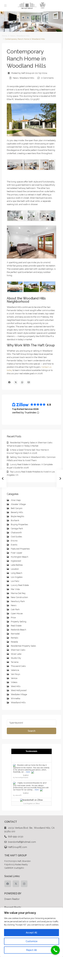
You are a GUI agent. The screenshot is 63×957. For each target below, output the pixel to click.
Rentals (14, 638)
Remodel (15, 633)
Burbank (15, 520)
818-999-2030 (15, 836)
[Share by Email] (28, 382)
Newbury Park (18, 601)
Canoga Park (17, 528)
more (28, 772)
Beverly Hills (17, 512)
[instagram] (24, 883)
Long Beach (16, 573)
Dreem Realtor (12, 899)
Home (4, 36)
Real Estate (16, 625)
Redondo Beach (18, 629)
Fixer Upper (16, 553)
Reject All (31, 950)
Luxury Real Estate (20, 585)
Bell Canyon (16, 508)
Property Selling (18, 621)
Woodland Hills (22, 36)
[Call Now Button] (55, 950)
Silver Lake (16, 654)
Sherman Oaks (18, 650)
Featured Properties (20, 549)
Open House (17, 613)
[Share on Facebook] (9, 382)
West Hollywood (18, 690)
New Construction (19, 597)
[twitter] (16, 883)
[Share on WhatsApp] (22, 382)
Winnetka (15, 698)
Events (14, 544)
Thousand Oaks (18, 666)
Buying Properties (19, 524)
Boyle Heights (17, 516)
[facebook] (7, 883)
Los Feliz (15, 581)
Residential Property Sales (23, 646)
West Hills (15, 686)
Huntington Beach (19, 557)
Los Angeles (16, 577)
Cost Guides (16, 536)
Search (31, 731)
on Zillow (31, 803)
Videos (14, 682)
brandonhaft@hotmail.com (22, 842)
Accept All (31, 932)
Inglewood (16, 561)
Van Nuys (15, 674)
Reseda (14, 642)
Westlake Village (19, 694)
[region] (31, 932)
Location (15, 569)
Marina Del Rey (18, 593)
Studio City (16, 658)
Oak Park (15, 609)
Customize (31, 941)
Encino (14, 540)
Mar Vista (15, 589)
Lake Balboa (17, 565)
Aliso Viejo (16, 500)
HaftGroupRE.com (17, 847)
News (12, 36)
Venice (14, 678)
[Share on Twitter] (15, 382)
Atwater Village (18, 504)
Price (13, 617)
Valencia (15, 670)
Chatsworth (16, 532)
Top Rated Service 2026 (25, 409)
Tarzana (14, 662)
